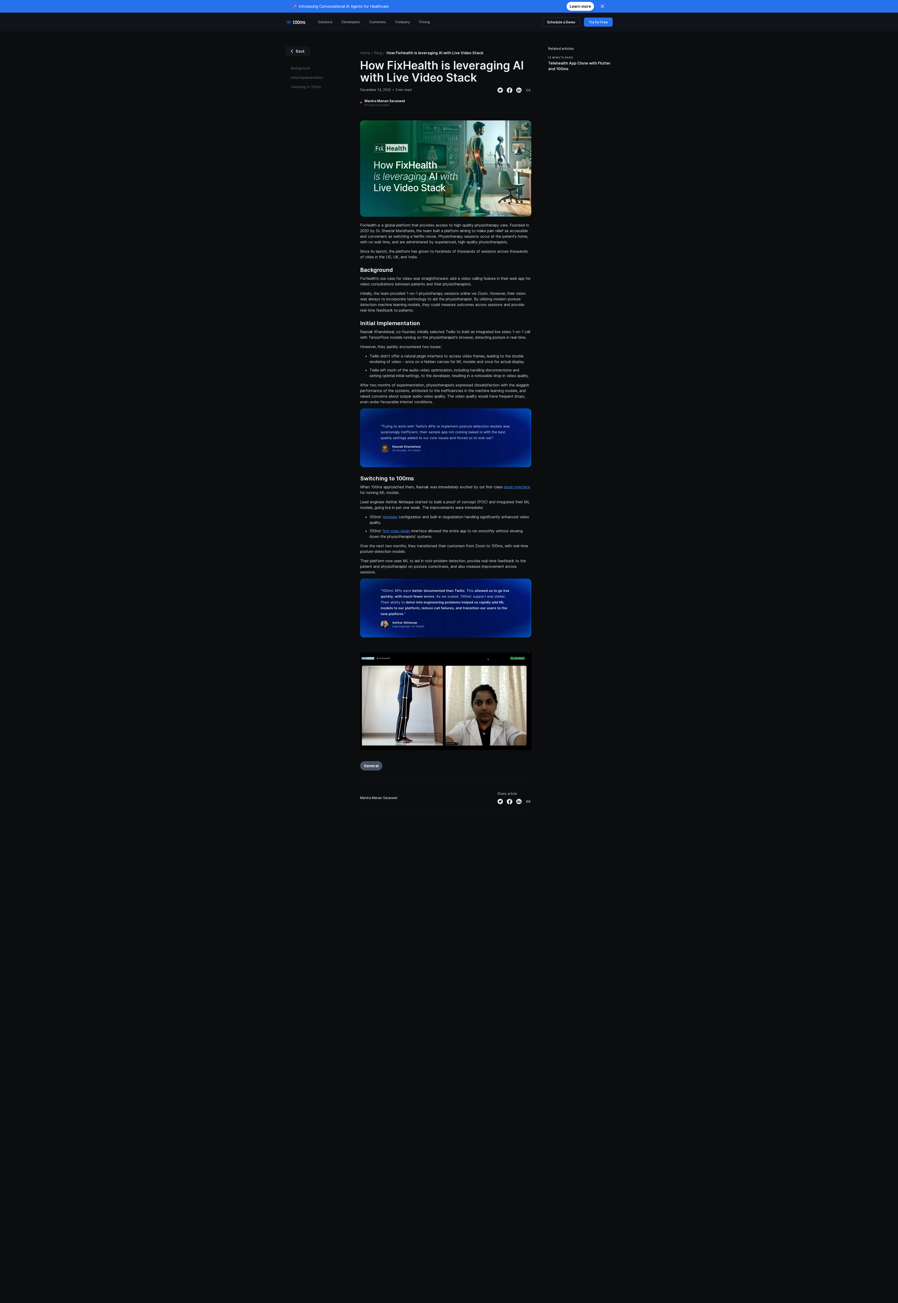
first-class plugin (396, 531)
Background (376, 269)
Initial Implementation (390, 323)
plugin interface (517, 487)
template (390, 517)
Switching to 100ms (387, 478)
